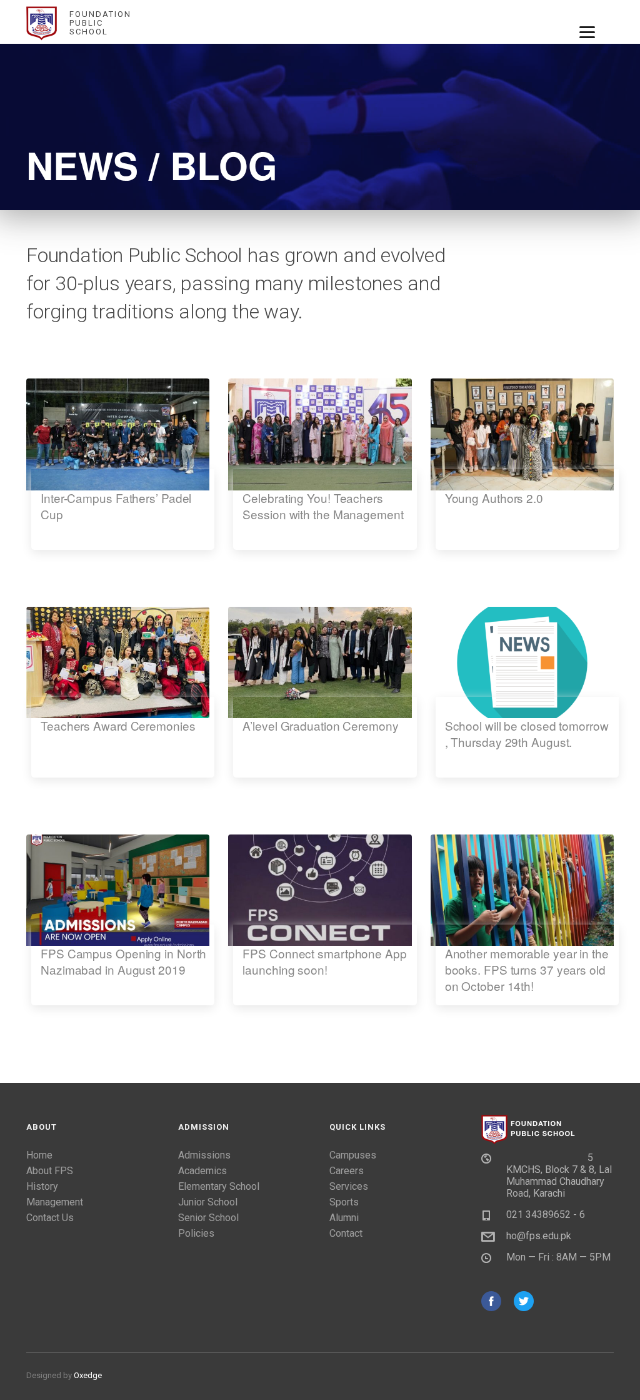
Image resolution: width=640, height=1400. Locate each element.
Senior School (208, 1218)
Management (54, 1202)
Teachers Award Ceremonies (118, 726)
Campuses (352, 1155)
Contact (345, 1233)
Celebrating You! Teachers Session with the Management (322, 506)
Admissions (204, 1155)
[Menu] (587, 31)
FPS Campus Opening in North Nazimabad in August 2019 (123, 961)
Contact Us (50, 1218)
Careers (346, 1171)
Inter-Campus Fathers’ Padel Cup (116, 506)
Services (348, 1186)
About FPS (49, 1171)
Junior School (208, 1202)
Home (39, 1155)
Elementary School (218, 1186)
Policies (196, 1233)
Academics (202, 1171)
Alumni (344, 1218)
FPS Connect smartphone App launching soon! (324, 961)
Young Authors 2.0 (494, 498)
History (42, 1186)
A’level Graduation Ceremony (320, 726)
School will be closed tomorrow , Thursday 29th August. (527, 734)
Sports (344, 1202)
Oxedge (88, 1375)
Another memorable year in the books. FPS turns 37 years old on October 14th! (527, 969)
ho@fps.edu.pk (538, 1236)
